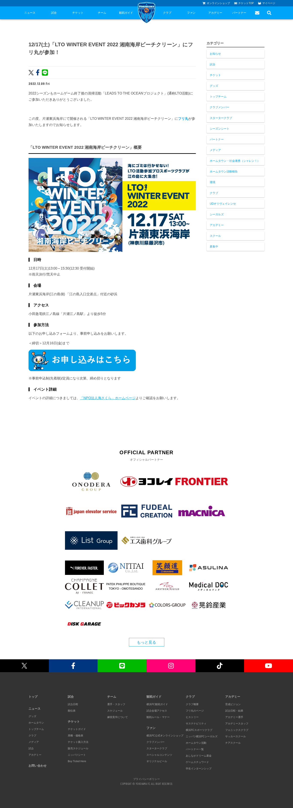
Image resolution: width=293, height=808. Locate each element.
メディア (215, 150)
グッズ (214, 85)
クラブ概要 (192, 704)
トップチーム (218, 96)
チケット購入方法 (78, 742)
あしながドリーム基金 (198, 755)
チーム (102, 12)
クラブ (167, 12)
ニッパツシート (77, 754)
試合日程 (73, 704)
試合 (54, 12)
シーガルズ (217, 214)
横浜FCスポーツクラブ (199, 730)
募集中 (214, 246)
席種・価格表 (75, 735)
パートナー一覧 (195, 749)
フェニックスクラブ (236, 730)
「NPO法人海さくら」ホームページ (108, 398)
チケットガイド (77, 729)
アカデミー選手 (234, 717)
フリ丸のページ (195, 710)
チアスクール (233, 742)
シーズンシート (219, 128)
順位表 (72, 710)
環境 (212, 182)
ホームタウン (36, 722)
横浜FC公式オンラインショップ (164, 735)
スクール (215, 235)
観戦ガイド (126, 12)
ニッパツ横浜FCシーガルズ (201, 736)
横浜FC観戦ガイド (157, 704)
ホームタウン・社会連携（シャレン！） (235, 160)
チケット (77, 12)
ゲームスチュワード (197, 762)
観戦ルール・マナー (158, 717)
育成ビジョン (233, 704)
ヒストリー (192, 717)
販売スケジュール (78, 748)
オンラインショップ (218, 3)
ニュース (29, 12)
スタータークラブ (221, 118)
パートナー (239, 12)
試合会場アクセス (156, 710)
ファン (191, 12)
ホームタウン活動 (196, 742)
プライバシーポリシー (146, 778)
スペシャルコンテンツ (159, 754)
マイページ (268, 3)
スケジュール (115, 710)
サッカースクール (235, 736)
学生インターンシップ (198, 768)
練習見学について (117, 717)
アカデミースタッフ (236, 723)
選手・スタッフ (116, 704)
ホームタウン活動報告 (224, 171)
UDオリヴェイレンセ (223, 203)
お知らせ (215, 53)
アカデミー (215, 12)
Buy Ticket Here (77, 761)
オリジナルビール (156, 761)
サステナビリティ (196, 723)
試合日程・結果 (234, 710)
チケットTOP (246, 3)
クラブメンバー (219, 107)
